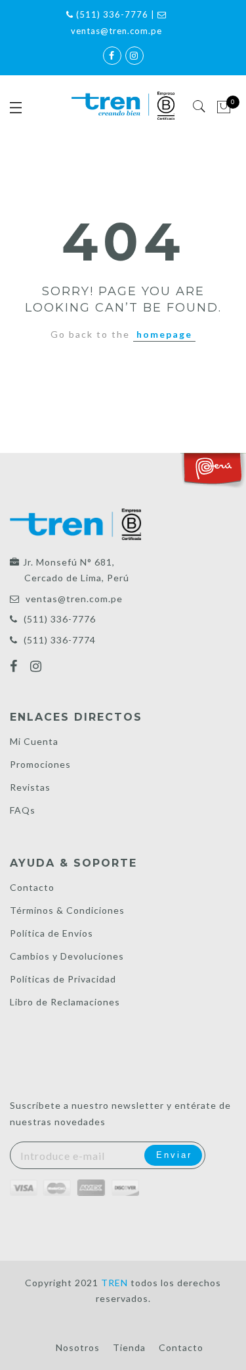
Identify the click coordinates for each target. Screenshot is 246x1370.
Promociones (40, 764)
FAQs (22, 810)
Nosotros (78, 1347)
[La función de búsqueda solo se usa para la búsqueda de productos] (200, 106)
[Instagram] (37, 667)
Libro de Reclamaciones (65, 1001)
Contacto (32, 887)
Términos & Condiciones (67, 910)
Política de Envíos (51, 933)
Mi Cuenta (34, 741)
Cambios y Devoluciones (67, 956)
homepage (164, 334)
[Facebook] (15, 667)
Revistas (30, 787)
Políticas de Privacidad (63, 978)
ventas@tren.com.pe (74, 598)
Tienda (129, 1347)
